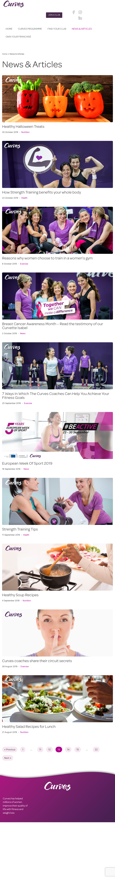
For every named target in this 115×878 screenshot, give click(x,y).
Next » (7, 758)
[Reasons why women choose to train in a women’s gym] (57, 230)
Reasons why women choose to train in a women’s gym (47, 259)
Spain (60, 861)
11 (40, 749)
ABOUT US (8, 855)
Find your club (57, 29)
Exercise (24, 264)
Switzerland (76, 861)
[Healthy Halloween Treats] (57, 98)
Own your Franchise (18, 37)
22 (96, 749)
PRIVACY (35, 848)
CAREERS (8, 852)
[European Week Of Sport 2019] (57, 435)
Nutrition (25, 132)
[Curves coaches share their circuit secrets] (57, 632)
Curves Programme (30, 29)
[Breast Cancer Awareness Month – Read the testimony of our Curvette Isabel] (57, 296)
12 (49, 749)
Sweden (61, 865)
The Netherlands (65, 872)
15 (77, 749)
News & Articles (82, 29)
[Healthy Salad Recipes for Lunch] (57, 698)
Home (9, 29)
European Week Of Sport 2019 (27, 464)
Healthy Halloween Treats (23, 127)
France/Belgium (65, 857)
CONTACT (8, 848)
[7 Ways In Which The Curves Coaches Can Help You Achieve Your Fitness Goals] (57, 365)
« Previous (9, 749)
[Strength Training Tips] (57, 501)
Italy (66, 861)
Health (24, 198)
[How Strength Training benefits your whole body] (57, 164)
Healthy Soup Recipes (20, 595)
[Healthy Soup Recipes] (57, 567)
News (23, 333)
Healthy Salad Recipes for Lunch (29, 727)
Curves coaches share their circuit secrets (37, 661)
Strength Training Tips (20, 530)
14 (68, 749)
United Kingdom (65, 854)
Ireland (77, 854)
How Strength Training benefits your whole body (41, 193)
